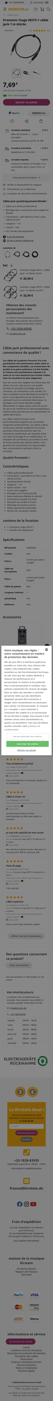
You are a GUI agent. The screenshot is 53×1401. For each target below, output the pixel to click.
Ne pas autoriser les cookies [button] (27, 736)
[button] (26, 750)
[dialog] (26, 700)
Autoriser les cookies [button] (27, 743)
